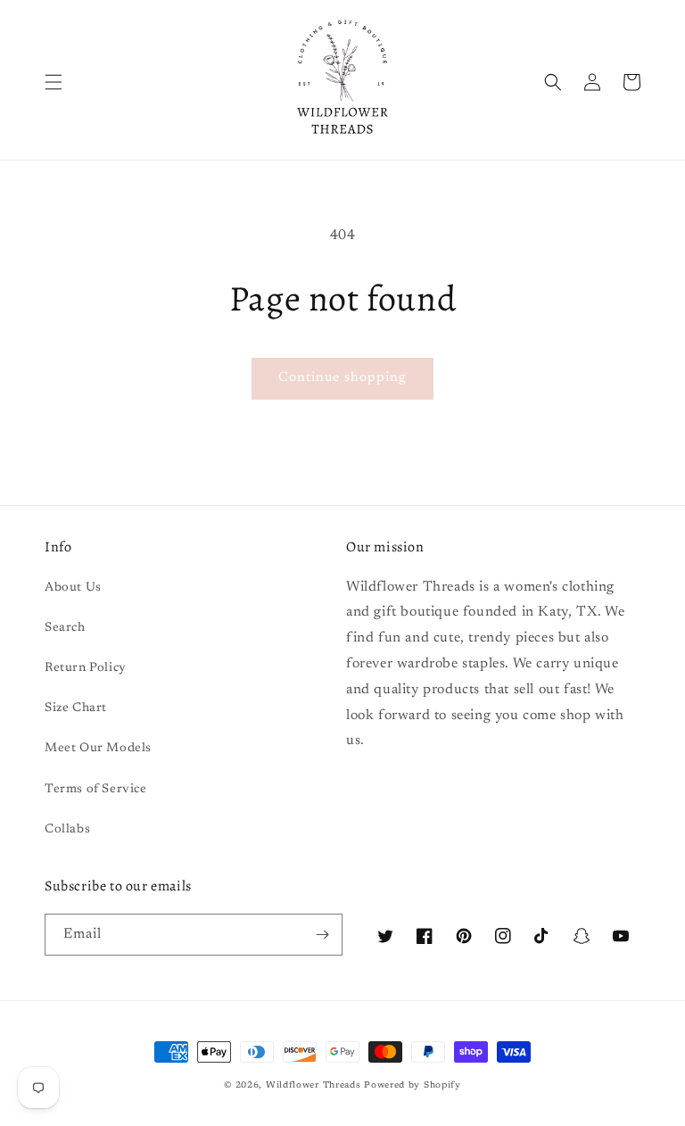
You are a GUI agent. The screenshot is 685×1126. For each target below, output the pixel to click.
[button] (53, 82)
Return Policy (86, 668)
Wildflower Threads (313, 1085)
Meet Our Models (98, 748)
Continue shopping (342, 378)
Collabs (67, 830)
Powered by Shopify (412, 1085)
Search (65, 628)
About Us (73, 588)
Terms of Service (96, 789)
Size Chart (76, 708)
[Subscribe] (322, 935)
